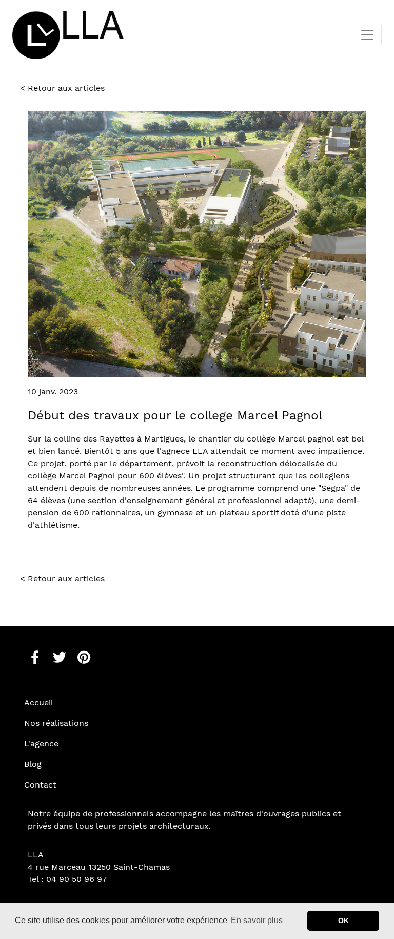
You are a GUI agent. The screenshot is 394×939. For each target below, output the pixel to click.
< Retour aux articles (62, 88)
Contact (40, 785)
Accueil (38, 702)
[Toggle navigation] (367, 35)
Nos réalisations (56, 723)
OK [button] (343, 920)
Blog (33, 764)
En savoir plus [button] (257, 920)
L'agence (41, 744)
